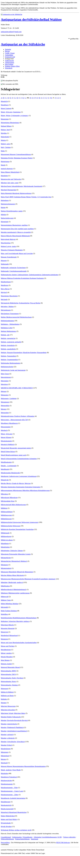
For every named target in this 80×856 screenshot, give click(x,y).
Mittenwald (4, 596)
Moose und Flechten (7, 646)
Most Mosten (5, 660)
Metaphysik (5, 480)
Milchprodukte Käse (7, 501)
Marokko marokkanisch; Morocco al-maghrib (16, 232)
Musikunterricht (6, 805)
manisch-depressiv (7, 168)
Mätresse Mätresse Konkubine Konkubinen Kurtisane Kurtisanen (22, 278)
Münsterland (5, 756)
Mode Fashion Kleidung (9, 611)
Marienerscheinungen (8, 204)
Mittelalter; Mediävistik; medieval (12, 582)
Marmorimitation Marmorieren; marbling (14, 225)
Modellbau (4, 614)
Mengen (3, 409)
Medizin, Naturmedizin (8, 356)
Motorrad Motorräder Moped (10, 667)
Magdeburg (4, 105)
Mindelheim (5, 543)
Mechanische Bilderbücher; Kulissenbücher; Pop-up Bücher (20, 303)
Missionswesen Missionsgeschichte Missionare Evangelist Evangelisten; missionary (28, 579)
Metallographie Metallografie (10, 473)
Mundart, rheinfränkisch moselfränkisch (14, 731)
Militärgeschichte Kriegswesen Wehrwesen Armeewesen (19, 522)
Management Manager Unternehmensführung (16, 154)
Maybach (4, 292)
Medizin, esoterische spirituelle (11, 342)
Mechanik (4, 299)
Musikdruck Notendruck (9, 777)
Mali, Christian (6, 147)
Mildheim (4, 508)
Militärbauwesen (6, 515)
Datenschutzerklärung (22, 839)
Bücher (7, 51)
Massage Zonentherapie (8, 257)
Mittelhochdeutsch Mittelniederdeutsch (13, 589)
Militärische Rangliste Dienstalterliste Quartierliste (17, 529)
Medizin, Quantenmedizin (9, 359)
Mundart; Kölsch (6, 745)
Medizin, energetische (8, 338)
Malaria (3, 140)
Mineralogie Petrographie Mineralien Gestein (15, 554)
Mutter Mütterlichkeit (8, 816)
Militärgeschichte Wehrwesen (10, 526)
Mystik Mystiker (6, 826)
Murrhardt (4, 763)
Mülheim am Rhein (7, 696)
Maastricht (4, 101)
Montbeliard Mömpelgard (9, 635)
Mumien (3, 703)
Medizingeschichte (7, 367)
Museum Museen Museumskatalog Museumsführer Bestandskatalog (23, 766)
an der (22, 19)
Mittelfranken (5, 586)
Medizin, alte (5, 335)
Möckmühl (4, 607)
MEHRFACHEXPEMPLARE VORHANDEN (17, 388)
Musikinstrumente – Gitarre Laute (12, 791)
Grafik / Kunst (9, 53)
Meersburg (4, 384)
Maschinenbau (5, 243)
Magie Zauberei (6, 108)
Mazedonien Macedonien (9, 296)
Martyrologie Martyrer (8, 239)
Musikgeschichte (6, 780)
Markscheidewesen (7, 218)
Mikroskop (4, 494)
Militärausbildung (6, 512)
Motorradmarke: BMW (8, 671)
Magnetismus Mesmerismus (10, 122)
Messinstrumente (6, 441)
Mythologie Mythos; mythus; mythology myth (16, 830)
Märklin (3, 214)
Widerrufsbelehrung (7, 839)
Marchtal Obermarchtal (8, 190)
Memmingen (5, 402)
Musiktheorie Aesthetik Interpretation (13, 798)
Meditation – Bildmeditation (10, 324)
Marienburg (5, 200)
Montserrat (4, 639)
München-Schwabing (8, 710)
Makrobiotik (5, 137)
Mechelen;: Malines (7, 306)
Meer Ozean (5, 374)
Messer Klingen (6, 437)
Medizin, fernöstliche (8, 345)
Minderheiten (5, 547)
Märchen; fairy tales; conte (9, 183)
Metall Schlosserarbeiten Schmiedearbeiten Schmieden (19, 459)
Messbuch (4, 430)
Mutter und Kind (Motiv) (9, 819)
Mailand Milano (6, 126)
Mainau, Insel (5, 130)
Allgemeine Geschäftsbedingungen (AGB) (48, 837)
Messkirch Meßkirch (7, 444)
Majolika (4, 133)
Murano (3, 759)
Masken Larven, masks (8, 246)
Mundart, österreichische (9, 724)
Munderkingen (6, 749)
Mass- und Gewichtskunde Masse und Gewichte (17, 253)
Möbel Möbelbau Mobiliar (9, 604)
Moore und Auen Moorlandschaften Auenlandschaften (19, 642)
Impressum (34, 839)
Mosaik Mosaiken (7, 657)
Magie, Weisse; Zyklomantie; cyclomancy (14, 115)
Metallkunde (5, 469)
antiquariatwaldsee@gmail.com (11, 32)
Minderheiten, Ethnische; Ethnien (12, 550)
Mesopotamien (6, 427)
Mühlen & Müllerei (7, 692)
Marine (3, 207)
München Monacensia (8, 706)
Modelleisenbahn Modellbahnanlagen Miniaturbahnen (18, 618)
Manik (3, 165)
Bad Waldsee (52, 19)
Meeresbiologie (6, 377)
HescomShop (5, 842)
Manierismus (5, 161)
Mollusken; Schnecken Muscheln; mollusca (15, 621)
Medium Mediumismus (8, 331)
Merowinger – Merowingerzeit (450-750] (14, 420)
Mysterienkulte (6, 823)
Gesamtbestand (6, 837)
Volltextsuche (9, 60)
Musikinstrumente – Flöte (9, 787)
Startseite (8, 49)
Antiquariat (9, 19)
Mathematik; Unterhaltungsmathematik (13, 271)
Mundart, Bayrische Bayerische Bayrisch (14, 720)
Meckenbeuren (6, 310)
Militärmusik (5, 533)
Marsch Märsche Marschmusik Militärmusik (15, 236)
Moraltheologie (6, 650)
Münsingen (4, 752)
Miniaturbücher (6, 558)
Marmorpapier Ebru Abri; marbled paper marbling (17, 229)
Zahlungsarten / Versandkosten (22, 837)
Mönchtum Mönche (7, 625)
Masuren (4, 260)
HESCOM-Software (63, 842)
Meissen (3, 391)
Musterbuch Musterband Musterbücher (13, 812)
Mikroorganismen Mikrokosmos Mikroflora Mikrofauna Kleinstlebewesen (25, 490)
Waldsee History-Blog (12, 66)
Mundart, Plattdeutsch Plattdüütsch (12, 727)
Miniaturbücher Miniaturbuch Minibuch (14, 561)
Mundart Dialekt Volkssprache (11, 717)
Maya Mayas (5, 289)
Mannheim (4, 176)
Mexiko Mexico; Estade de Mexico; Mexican (16, 483)
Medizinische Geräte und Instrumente (13, 370)
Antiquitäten (9, 55)
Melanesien (4, 395)
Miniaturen (4, 565)
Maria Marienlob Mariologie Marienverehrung (16, 193)
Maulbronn (4, 285)
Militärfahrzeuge (6, 519)
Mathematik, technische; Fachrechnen (13, 268)
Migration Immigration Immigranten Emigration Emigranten (20, 487)
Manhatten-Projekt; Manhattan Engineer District (16, 158)
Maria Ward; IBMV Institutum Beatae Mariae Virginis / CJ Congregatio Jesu (26, 197)
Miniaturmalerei (6, 568)
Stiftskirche (35, 19)
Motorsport (4, 688)
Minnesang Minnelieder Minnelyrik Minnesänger (17, 572)
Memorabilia (5, 405)
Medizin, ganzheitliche (8, 349)
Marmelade (4, 222)
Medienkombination (7, 321)
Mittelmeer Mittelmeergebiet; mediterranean (15, 593)
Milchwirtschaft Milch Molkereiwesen (13, 505)
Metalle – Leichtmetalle (8, 466)
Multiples (4, 699)
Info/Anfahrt (9, 64)
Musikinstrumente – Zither (9, 795)
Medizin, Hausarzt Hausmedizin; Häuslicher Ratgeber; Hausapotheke (23, 352)
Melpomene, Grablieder (8, 398)
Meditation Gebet (6, 328)
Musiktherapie (5, 802)
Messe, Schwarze (6, 434)
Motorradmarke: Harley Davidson (12, 678)
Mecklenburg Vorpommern (10, 313)
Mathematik (5, 264)
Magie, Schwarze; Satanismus (11, 112)
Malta (3, 151)
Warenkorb (8, 68)
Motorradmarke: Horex (8, 681)
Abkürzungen (9, 62)
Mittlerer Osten (6, 600)
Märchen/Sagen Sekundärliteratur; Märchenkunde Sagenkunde (21, 186)
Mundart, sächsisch (7, 734)
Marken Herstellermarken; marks (11, 211)
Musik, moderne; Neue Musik (11, 770)
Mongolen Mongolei (7, 628)
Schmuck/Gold (10, 57)
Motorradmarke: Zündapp (9, 685)
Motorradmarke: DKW (8, 674)
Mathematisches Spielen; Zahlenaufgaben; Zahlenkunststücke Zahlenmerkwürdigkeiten (29, 275)
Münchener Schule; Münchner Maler (13, 713)
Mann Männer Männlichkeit (10, 172)
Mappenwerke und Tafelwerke (11, 179)
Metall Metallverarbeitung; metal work (13, 455)
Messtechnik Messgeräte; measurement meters (16, 448)
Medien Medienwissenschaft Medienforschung (16, 317)
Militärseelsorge (6, 536)
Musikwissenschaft (7, 809)
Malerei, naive (5, 144)
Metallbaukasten (6, 462)
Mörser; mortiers (6, 653)
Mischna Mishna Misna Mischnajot (12, 575)
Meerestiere (4, 381)
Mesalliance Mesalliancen (9, 423)
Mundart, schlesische (8, 738)
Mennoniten (5, 413)
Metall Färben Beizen (8, 451)
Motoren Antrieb (6, 664)
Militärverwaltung (7, 540)
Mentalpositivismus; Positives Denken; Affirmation (17, 416)
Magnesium (5, 119)
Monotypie (4, 632)
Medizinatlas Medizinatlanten (10, 363)
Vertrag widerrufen (69, 837)
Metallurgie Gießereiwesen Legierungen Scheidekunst (18, 476)
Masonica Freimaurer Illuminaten (12, 250)
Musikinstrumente (7, 784)
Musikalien (4, 773)
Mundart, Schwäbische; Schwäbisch (13, 741)
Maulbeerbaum (6, 282)
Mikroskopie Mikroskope (9, 497)
